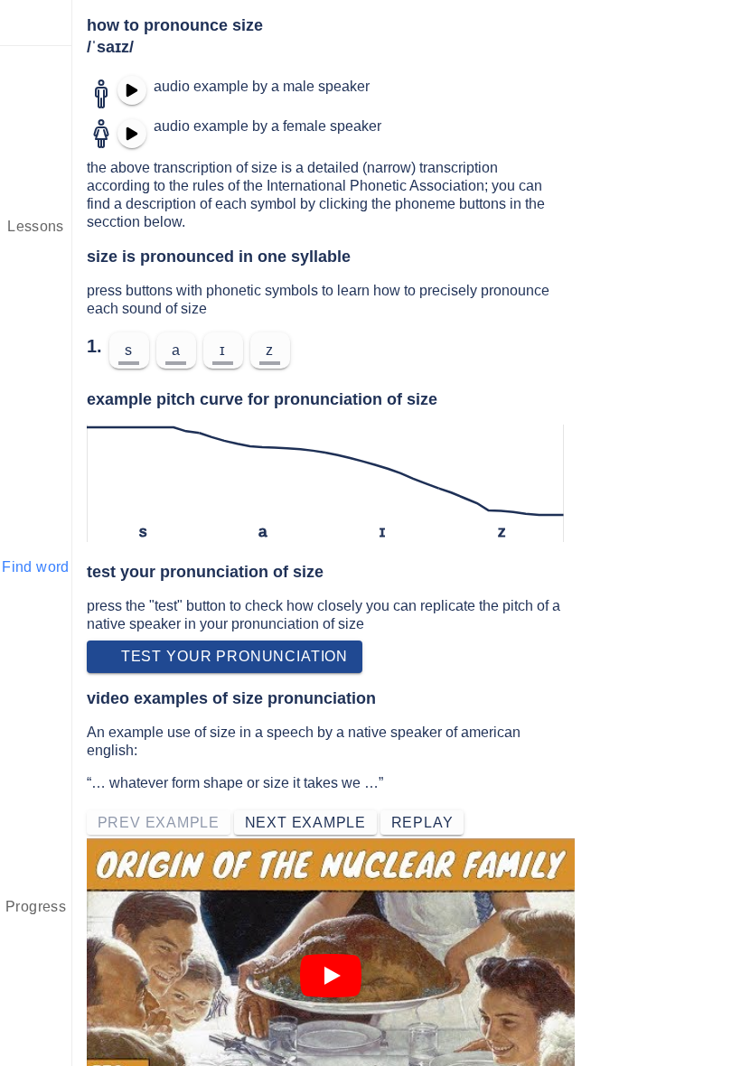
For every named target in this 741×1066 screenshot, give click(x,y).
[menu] (36, 22)
